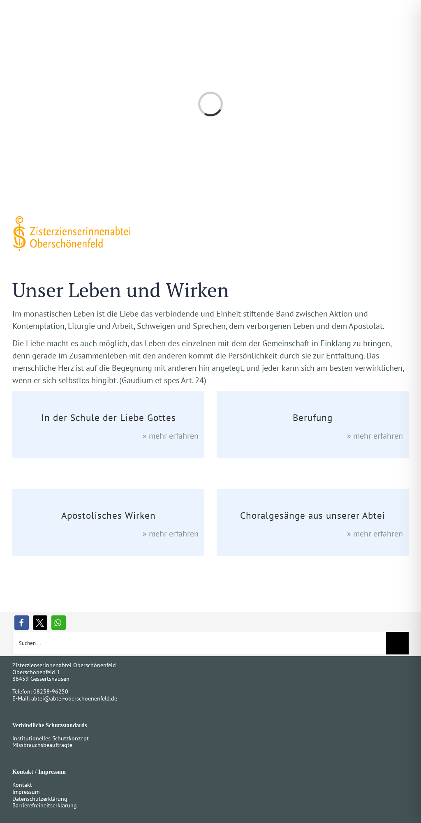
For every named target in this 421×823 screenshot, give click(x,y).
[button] (21, 622)
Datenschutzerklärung (39, 798)
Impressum (25, 791)
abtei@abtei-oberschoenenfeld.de (74, 698)
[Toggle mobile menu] (405, 223)
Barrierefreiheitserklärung (44, 805)
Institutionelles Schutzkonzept (50, 738)
